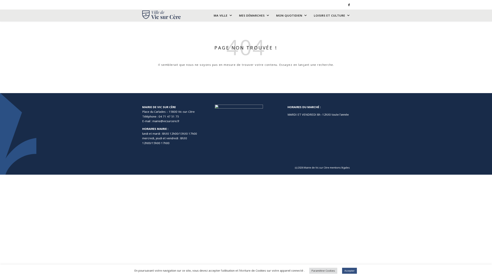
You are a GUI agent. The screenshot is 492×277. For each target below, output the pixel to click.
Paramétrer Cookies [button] (323, 270)
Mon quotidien (289, 15)
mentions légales (340, 167)
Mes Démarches (252, 15)
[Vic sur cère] (161, 15)
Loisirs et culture (329, 15)
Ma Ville (221, 15)
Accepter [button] (349, 270)
